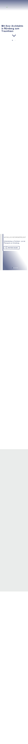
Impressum (9, 742)
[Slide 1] (12, 40)
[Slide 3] (15, 40)
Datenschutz (18, 742)
